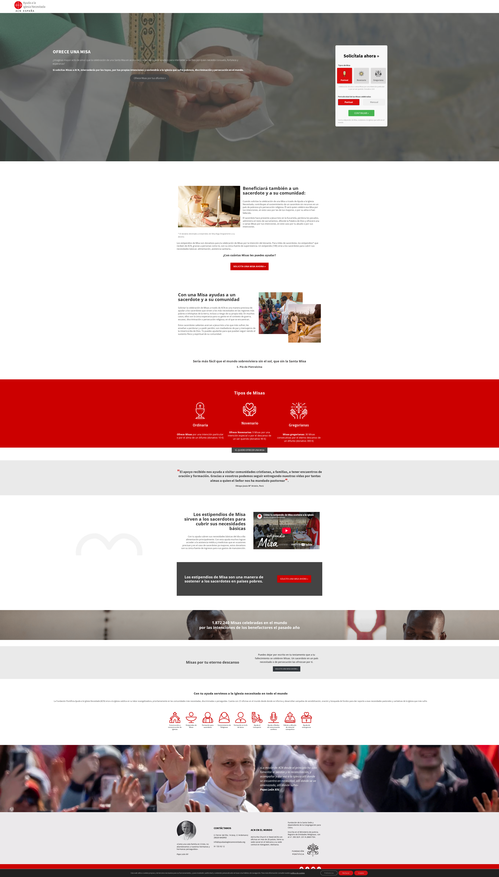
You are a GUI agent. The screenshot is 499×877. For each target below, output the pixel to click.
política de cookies (297, 873)
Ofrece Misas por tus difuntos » (150, 78)
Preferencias (329, 873)
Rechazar (345, 873)
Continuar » (361, 113)
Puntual (349, 102)
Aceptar (361, 873)
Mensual (374, 102)
